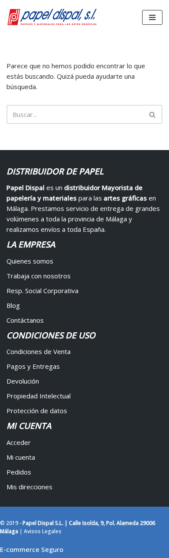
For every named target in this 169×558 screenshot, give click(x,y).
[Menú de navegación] (152, 17)
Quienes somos (29, 261)
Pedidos (18, 472)
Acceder (18, 442)
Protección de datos (36, 410)
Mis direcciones (29, 486)
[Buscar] (152, 114)
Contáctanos (25, 320)
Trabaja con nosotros (38, 275)
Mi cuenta (20, 457)
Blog (13, 305)
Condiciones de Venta (38, 351)
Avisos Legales (43, 531)
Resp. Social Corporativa (42, 290)
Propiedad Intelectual (38, 395)
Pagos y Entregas (33, 366)
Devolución (22, 381)
